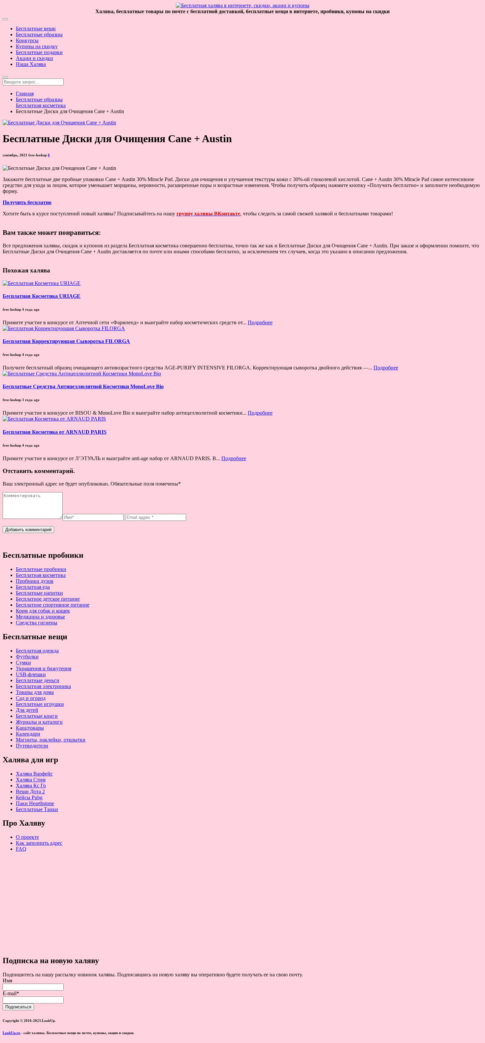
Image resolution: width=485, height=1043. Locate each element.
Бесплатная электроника (43, 686)
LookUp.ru (11, 1033)
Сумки (23, 662)
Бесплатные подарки (39, 52)
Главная (25, 93)
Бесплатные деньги (37, 680)
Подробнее (260, 322)
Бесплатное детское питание (48, 599)
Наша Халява (31, 64)
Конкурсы (27, 40)
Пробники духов (34, 581)
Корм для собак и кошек (43, 611)
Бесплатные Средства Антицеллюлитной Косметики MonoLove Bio (83, 386)
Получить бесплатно (27, 202)
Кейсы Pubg (29, 797)
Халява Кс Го (31, 785)
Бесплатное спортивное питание (52, 605)
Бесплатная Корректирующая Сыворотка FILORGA (66, 341)
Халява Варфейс (34, 773)
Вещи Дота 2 (30, 791)
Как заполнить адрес (39, 843)
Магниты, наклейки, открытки (50, 740)
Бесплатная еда (33, 587)
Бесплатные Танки (37, 809)
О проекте (27, 837)
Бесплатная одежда (37, 650)
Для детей (27, 710)
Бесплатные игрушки (40, 704)
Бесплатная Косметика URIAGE (42, 296)
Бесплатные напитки (39, 593)
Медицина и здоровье (40, 616)
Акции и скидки (34, 58)
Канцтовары (30, 728)
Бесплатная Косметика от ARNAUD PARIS (55, 432)
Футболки (27, 656)
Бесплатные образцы (39, 34)
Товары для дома (35, 692)
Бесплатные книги (37, 716)
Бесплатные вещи (36, 28)
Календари (28, 734)
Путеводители (32, 745)
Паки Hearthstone (35, 803)
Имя (7, 980)
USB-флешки (31, 674)
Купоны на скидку (37, 46)
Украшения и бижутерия (43, 668)
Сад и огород (31, 698)
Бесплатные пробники (41, 569)
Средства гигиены (36, 622)
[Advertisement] (201, 903)
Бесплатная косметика (41, 105)
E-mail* (11, 993)
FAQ (21, 849)
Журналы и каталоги (39, 722)
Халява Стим (31, 779)
